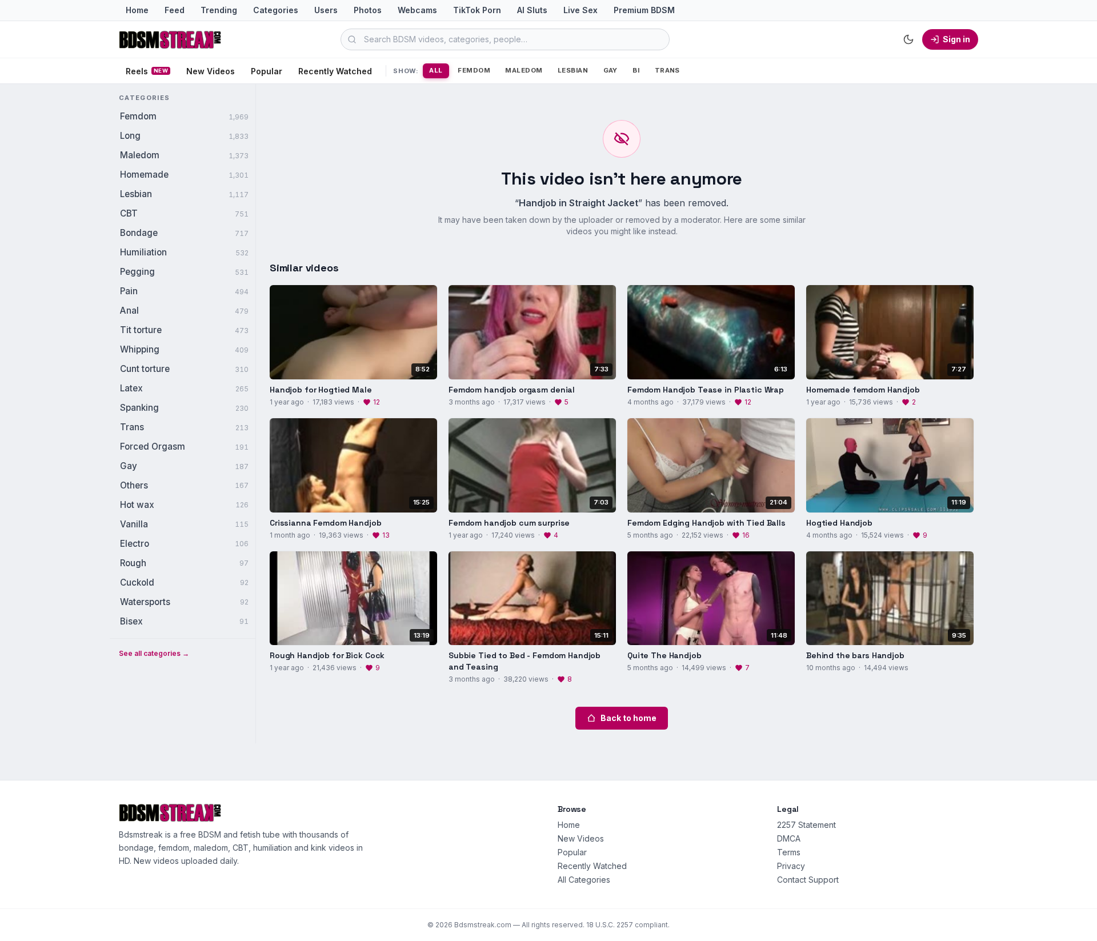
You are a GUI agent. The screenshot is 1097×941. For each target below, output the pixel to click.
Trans (667, 70)
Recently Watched (335, 71)
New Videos (210, 71)
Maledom (523, 70)
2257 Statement (806, 825)
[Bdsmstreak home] (170, 39)
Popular (266, 71)
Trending (219, 10)
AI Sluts (532, 10)
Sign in (956, 39)
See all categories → (154, 653)
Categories (275, 10)
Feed (175, 10)
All (435, 70)
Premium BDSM (644, 10)
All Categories (584, 879)
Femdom (474, 70)
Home (137, 10)
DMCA (788, 838)
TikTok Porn (477, 10)
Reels (147, 71)
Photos (368, 10)
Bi (635, 70)
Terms (788, 852)
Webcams (417, 10)
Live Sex (580, 10)
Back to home (628, 718)
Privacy (791, 866)
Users (326, 10)
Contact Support (808, 879)
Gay (610, 70)
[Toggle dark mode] (908, 39)
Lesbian (573, 70)
